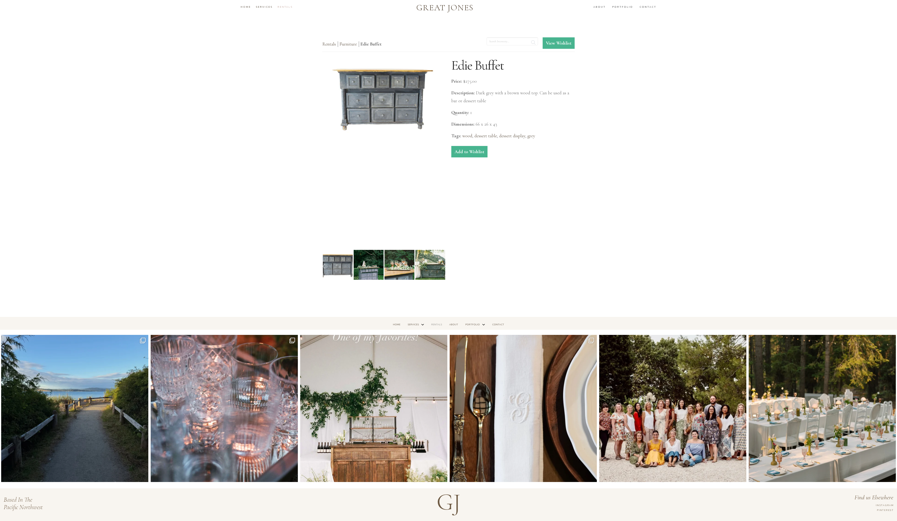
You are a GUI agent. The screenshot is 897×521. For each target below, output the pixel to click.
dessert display (512, 136)
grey (531, 136)
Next (444, 266)
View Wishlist (558, 43)
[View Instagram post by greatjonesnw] (143, 476)
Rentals (329, 44)
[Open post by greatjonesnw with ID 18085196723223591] (373, 408)
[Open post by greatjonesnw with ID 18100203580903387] (74, 408)
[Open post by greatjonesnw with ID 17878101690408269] (672, 408)
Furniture (348, 44)
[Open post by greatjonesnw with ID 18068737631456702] (523, 408)
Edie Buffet (370, 44)
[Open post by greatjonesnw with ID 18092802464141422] (224, 408)
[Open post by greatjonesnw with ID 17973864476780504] (822, 408)
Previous (323, 266)
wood (467, 136)
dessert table (485, 136)
